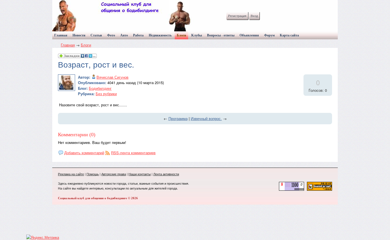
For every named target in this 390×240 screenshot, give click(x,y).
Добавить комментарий (84, 152)
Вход (254, 15)
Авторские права (113, 174)
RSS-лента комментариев (133, 152)
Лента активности (166, 174)
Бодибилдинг (100, 88)
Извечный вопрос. (206, 118)
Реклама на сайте (71, 174)
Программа (178, 118)
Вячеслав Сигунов (112, 77)
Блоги (86, 45)
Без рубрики (106, 93)
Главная (68, 45)
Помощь (93, 174)
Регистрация (237, 15)
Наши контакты (139, 174)
